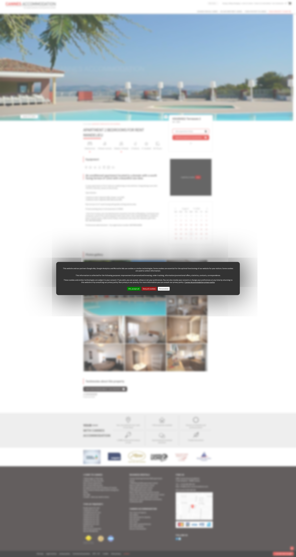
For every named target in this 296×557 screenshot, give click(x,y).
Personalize (163, 289)
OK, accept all (133, 289)
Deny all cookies (149, 289)
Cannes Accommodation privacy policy (200, 282)
